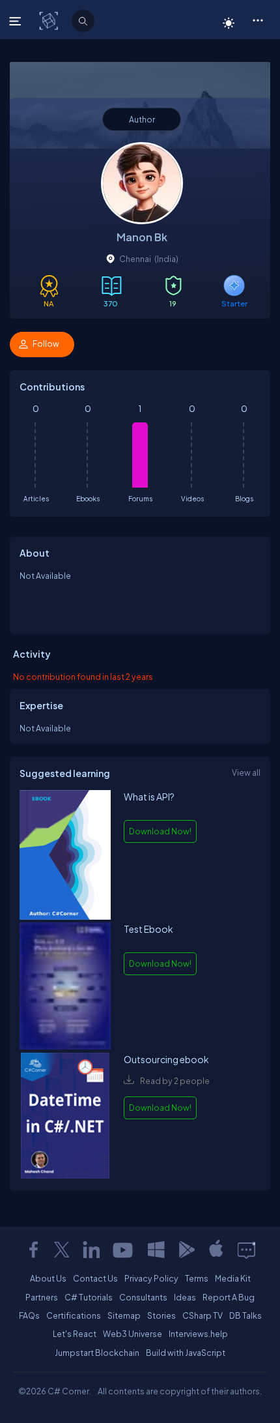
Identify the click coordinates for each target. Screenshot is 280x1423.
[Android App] (186, 1249)
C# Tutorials (88, 1297)
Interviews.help (198, 1333)
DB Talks (245, 1315)
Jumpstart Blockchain (97, 1352)
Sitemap (124, 1315)
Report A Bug (229, 1297)
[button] (257, 19)
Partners (41, 1297)
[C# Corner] (50, 20)
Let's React (74, 1333)
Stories (161, 1315)
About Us (48, 1278)
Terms (196, 1278)
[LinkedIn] (91, 1249)
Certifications (73, 1315)
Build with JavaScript (185, 1352)
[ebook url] (65, 856)
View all (246, 772)
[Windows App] (156, 1249)
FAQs (29, 1315)
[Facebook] (33, 1249)
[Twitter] (62, 1249)
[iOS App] (216, 1249)
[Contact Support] (246, 1249)
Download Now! (160, 831)
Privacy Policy (151, 1278)
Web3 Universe (132, 1333)
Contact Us (95, 1278)
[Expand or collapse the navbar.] (16, 21)
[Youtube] (124, 1249)
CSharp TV (202, 1315)
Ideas (185, 1297)
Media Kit (233, 1278)
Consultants (143, 1297)
